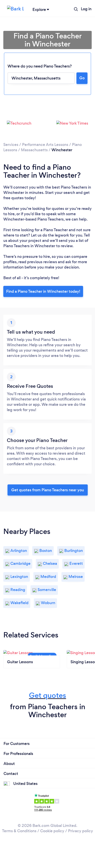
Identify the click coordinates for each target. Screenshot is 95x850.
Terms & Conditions (19, 831)
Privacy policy (80, 831)
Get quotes (47, 695)
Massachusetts (34, 150)
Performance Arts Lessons (45, 144)
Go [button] (82, 78)
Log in (86, 9)
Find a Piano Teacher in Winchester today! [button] (43, 291)
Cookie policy (52, 831)
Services (10, 144)
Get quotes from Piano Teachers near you (47, 490)
